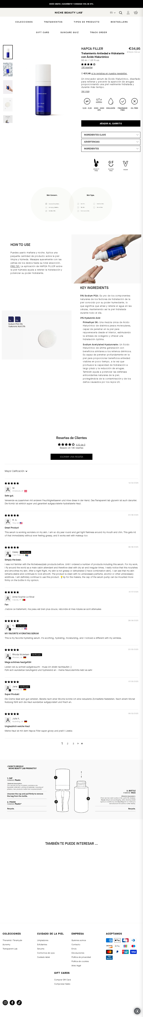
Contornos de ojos (46, 953)
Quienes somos (79, 940)
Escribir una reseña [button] (71, 456)
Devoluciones (78, 953)
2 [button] (67, 743)
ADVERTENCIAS (92, 141)
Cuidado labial (43, 957)
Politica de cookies (80, 961)
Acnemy (6, 944)
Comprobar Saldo (62, 984)
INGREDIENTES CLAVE (95, 134)
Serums (40, 948)
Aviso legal (76, 965)
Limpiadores (42, 940)
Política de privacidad (81, 957)
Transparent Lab (10, 948)
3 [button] (73, 743)
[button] (88, 64)
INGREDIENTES (91, 148)
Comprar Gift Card (62, 979)
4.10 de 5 (80, 444)
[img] (12, 483)
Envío (74, 948)
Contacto (76, 944)
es (111, 12)
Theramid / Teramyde (12, 940)
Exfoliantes (42, 944)
